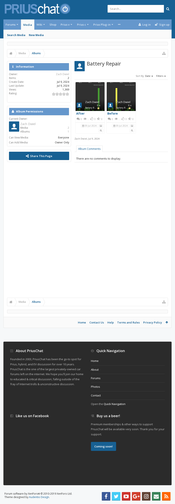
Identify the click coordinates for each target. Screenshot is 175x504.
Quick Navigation (114, 404)
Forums (11, 24)
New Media (36, 35)
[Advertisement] (39, 229)
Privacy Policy (152, 322)
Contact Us (96, 322)
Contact (96, 395)
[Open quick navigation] (164, 53)
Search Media (16, 35)
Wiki (39, 24)
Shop (53, 24)
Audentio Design (39, 497)
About (95, 369)
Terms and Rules (128, 322)
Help (110, 322)
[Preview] (101, 130)
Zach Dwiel (92, 102)
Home (82, 322)
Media (27, 25)
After (80, 113)
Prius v (65, 24)
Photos (95, 387)
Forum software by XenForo (38, 493)
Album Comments (89, 149)
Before (112, 113)
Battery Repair (92, 107)
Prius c (81, 24)
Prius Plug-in (102, 24)
